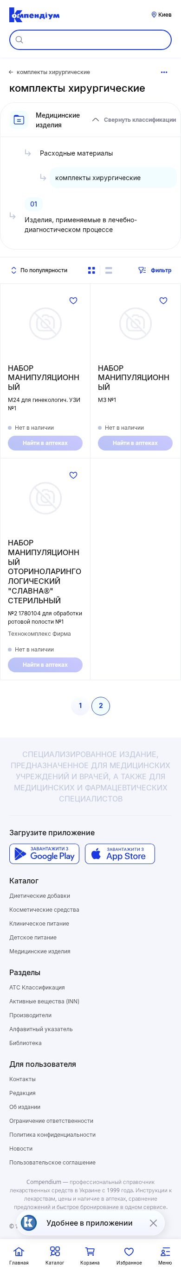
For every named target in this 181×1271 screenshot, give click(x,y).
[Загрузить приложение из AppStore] (120, 854)
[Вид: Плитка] (91, 270)
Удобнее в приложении (89, 1222)
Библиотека (25, 1042)
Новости (20, 1148)
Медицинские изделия (40, 951)
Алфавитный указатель (41, 1029)
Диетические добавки (39, 895)
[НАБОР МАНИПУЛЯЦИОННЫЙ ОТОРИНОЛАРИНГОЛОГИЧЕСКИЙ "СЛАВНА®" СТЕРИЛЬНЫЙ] (45, 498)
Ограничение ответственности (51, 1120)
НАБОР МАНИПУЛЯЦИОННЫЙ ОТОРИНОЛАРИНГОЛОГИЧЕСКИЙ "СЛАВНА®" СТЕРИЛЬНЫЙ (44, 571)
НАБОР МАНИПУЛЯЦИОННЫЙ (43, 377)
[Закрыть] (153, 1222)
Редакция (22, 1092)
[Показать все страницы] (164, 72)
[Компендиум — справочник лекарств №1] (34, 14)
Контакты (22, 1079)
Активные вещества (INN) (44, 1001)
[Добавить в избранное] (73, 300)
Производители (30, 1015)
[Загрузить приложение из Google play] (44, 854)
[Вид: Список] (108, 270)
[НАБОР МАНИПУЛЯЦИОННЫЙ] (45, 323)
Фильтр (161, 270)
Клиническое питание (39, 923)
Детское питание (33, 937)
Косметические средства (44, 909)
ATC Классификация (37, 987)
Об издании (24, 1106)
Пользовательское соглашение (52, 1162)
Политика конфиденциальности (52, 1134)
